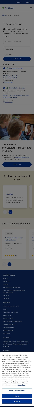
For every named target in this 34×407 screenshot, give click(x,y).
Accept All (17, 401)
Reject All (17, 396)
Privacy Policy (21, 385)
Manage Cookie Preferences (17, 390)
